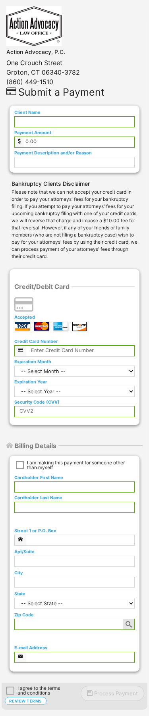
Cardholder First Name (38, 477)
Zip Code (24, 615)
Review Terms (25, 701)
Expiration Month (32, 362)
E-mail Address (30, 648)
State (19, 594)
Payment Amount (32, 133)
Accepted (24, 317)
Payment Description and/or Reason (53, 153)
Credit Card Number (36, 341)
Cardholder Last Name (38, 498)
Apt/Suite (24, 552)
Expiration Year (30, 382)
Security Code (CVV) (37, 402)
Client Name (27, 112)
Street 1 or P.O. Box (35, 531)
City (18, 573)
